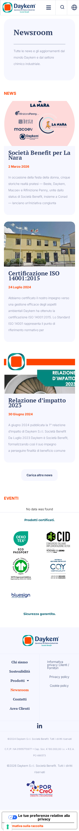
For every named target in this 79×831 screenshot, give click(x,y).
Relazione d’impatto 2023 (37, 402)
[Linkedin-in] (39, 726)
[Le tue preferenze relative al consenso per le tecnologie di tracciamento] (8, 827)
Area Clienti (20, 708)
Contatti (20, 699)
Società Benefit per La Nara (39, 155)
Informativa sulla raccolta (24, 826)
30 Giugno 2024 (20, 414)
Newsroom (20, 689)
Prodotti (18, 680)
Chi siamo (19, 662)
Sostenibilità (19, 671)
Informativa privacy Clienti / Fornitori (58, 665)
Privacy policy (59, 677)
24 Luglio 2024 (19, 287)
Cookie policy (59, 685)
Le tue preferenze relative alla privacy (44, 817)
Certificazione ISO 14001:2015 (33, 275)
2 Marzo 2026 (18, 166)
